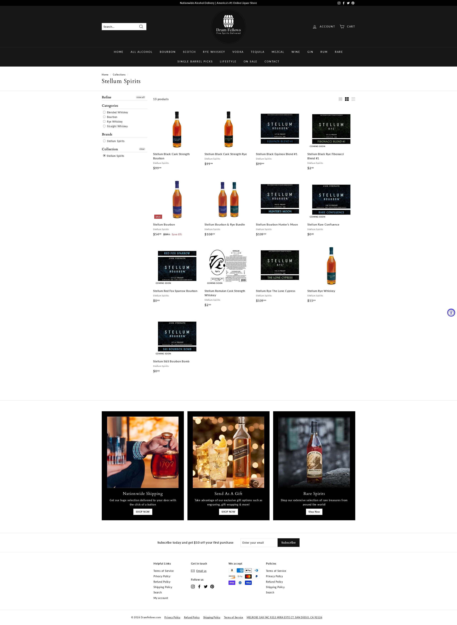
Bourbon (168, 51)
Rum (324, 51)
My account (161, 597)
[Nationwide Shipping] (143, 452)
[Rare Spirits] (314, 452)
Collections (119, 74)
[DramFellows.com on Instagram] (193, 586)
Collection (110, 149)
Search (158, 592)
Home (119, 51)
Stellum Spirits (115, 140)
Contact (272, 61)
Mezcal (278, 51)
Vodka (238, 51)
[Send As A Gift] (228, 452)
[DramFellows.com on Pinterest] (212, 586)
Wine (296, 51)
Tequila (258, 51)
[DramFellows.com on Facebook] (199, 586)
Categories (110, 105)
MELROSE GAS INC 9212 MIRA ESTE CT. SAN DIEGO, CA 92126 (284, 617)
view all (141, 97)
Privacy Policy (162, 576)
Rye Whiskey (214, 51)
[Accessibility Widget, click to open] (451, 312)
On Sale (251, 61)
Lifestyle (228, 61)
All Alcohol (142, 51)
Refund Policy (162, 581)
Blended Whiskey (117, 112)
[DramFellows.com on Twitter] (206, 586)
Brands (107, 134)
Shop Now (314, 511)
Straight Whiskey (117, 126)
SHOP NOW (143, 511)
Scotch (189, 51)
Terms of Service (164, 570)
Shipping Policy (163, 587)
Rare (339, 51)
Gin (310, 51)
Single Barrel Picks (195, 61)
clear (142, 148)
